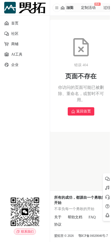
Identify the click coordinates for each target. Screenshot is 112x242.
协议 (57, 224)
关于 (57, 217)
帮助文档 (75, 217)
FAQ (92, 217)
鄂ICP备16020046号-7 (93, 236)
